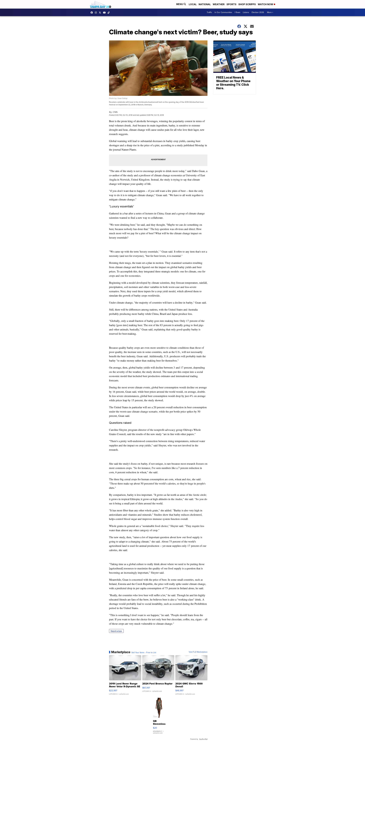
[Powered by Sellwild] (203, 739)
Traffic (209, 12)
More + (270, 12)
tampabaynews (92, 12)
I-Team (237, 12)
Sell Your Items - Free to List (143, 653)
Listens (246, 12)
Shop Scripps (247, 4)
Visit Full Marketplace (198, 652)
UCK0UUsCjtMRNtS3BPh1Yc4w (105, 12)
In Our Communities (223, 12)
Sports (231, 4)
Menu (180, 4)
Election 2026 (258, 12)
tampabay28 (101, 12)
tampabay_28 (96, 12)
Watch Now (266, 4)
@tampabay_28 (109, 12)
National (205, 4)
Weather (219, 4)
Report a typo (116, 631)
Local (193, 4)
